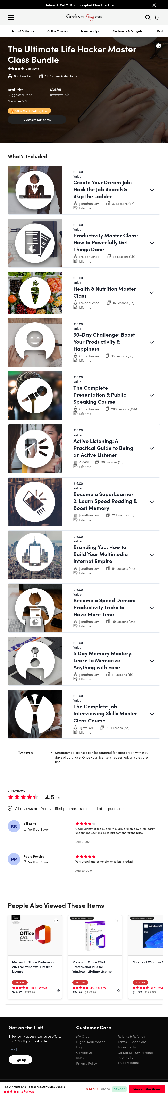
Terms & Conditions (132, 1041)
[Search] (148, 17)
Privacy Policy (86, 1063)
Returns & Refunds (131, 1036)
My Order (83, 1036)
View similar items (37, 119)
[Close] (154, 5)
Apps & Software (23, 31)
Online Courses (57, 31)
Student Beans (128, 1062)
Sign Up (20, 1059)
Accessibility (127, 1047)
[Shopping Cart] (156, 17)
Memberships (90, 31)
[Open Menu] (12, 17)
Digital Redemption (90, 1041)
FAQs (80, 1058)
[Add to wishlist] (158, 45)
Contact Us (84, 1052)
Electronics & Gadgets (127, 31)
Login (80, 1047)
